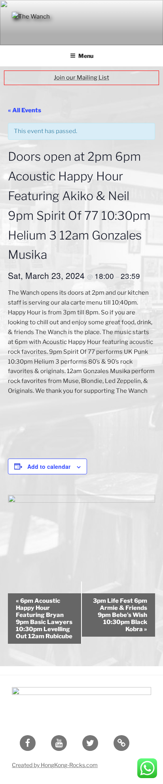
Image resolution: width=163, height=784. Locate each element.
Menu (85, 55)
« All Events (24, 110)
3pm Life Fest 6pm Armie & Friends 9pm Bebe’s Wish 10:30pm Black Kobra (120, 615)
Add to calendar (48, 466)
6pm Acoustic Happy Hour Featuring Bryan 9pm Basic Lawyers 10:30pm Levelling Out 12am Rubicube (44, 618)
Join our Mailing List (81, 77)
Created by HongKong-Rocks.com (55, 765)
